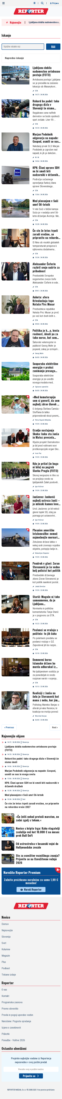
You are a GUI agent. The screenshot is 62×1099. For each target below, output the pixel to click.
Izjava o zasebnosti (11, 1027)
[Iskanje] (42, 3)
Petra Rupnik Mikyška (43, 420)
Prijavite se (29, 1076)
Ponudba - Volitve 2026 (13, 1040)
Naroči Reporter (33, 889)
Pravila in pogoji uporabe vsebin (17, 1014)
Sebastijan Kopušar (42, 553)
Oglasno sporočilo (41, 387)
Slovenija (25, 742)
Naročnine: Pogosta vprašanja (16, 1021)
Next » (55, 727)
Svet (23, 799)
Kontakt (5, 995)
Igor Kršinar (39, 487)
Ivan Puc (38, 453)
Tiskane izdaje (9, 974)
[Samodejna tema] (34, 3)
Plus (4, 962)
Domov (5, 924)
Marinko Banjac (41, 716)
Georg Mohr (39, 353)
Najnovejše (7, 930)
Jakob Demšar (40, 586)
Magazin (6, 955)
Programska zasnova (12, 1002)
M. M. (37, 157)
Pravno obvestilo (10, 1008)
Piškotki (6, 1033)
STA (36, 91)
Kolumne (6, 949)
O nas (4, 989)
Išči (53, 47)
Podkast (6, 968)
